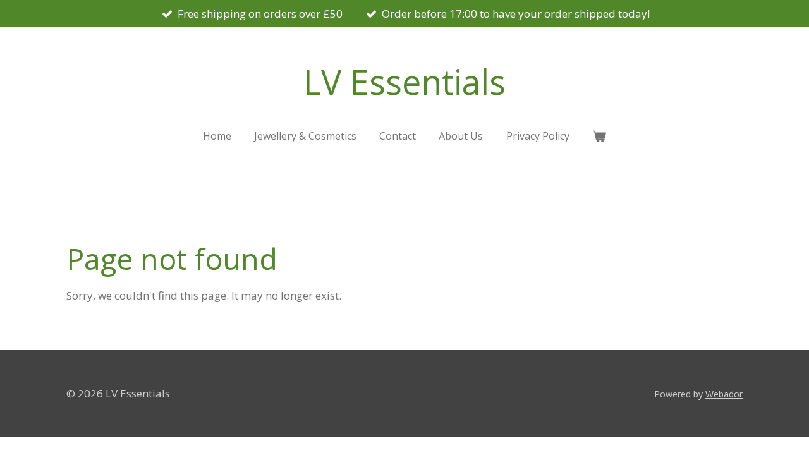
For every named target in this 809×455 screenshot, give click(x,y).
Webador (724, 394)
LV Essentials (404, 81)
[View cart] (599, 136)
